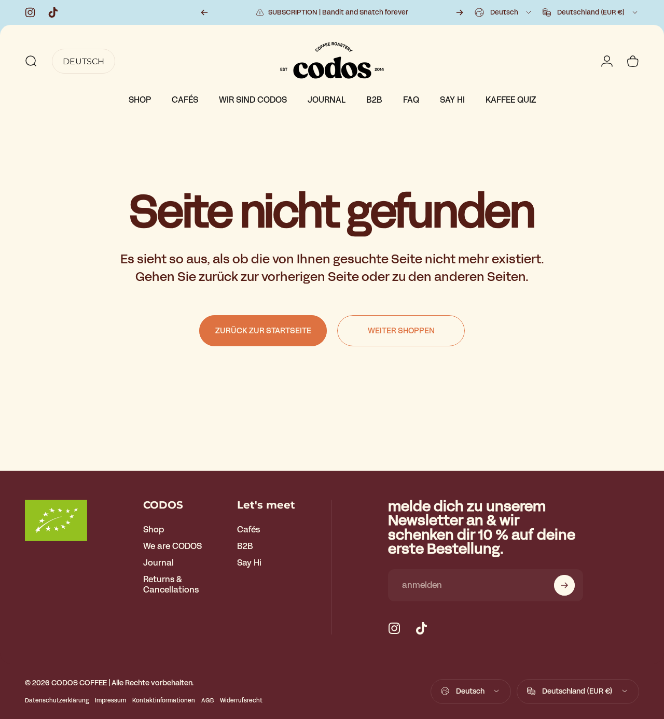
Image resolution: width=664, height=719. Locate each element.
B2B (245, 546)
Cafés (248, 530)
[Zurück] (204, 12)
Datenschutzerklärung (57, 700)
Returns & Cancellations (171, 584)
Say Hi (249, 563)
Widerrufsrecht (241, 700)
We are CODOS (172, 546)
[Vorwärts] (459, 12)
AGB (207, 700)
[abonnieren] (564, 585)
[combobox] (504, 12)
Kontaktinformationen (163, 700)
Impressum (110, 700)
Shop (153, 530)
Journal (158, 563)
